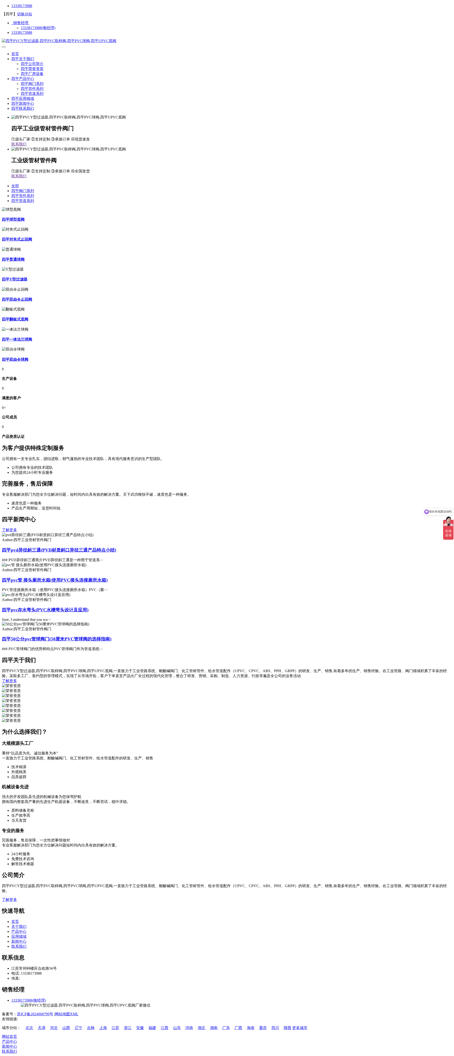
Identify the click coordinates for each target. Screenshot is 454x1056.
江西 (164, 1028)
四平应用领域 (22, 98)
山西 (66, 1028)
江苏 (115, 1028)
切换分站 (24, 14)
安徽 (140, 1028)
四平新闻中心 (22, 103)
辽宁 (78, 1028)
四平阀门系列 (32, 84)
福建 (152, 1028)
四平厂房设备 (32, 74)
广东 (226, 1028)
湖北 (201, 1028)
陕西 (287, 1028)
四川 (275, 1028)
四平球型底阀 (13, 219)
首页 (15, 54)
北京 (29, 1028)
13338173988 (21, 6)
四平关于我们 (22, 59)
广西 (238, 1028)
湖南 (214, 1028)
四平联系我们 (22, 108)
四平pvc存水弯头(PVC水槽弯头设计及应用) (45, 609)
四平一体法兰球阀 (17, 339)
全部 (15, 186)
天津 (41, 1028)
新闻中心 (18, 941)
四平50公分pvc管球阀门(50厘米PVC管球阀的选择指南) (56, 638)
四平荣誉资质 (32, 69)
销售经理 (20, 23)
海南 (250, 1028)
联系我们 (18, 144)
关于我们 (18, 927)
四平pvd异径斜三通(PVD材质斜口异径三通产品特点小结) (59, 550)
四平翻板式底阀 (15, 319)
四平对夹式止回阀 (17, 239)
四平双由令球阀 (15, 359)
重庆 (263, 1028)
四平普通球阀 (13, 259)
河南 (189, 1028)
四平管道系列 (32, 94)
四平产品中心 (22, 79)
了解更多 (9, 530)
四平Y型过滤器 (14, 279)
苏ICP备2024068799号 (35, 1014)
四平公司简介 (32, 64)
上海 (103, 1028)
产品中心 (18, 931)
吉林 (91, 1028)
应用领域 (18, 936)
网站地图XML (67, 1014)
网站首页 (9, 1036)
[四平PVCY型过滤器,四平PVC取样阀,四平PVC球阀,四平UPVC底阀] (59, 41)
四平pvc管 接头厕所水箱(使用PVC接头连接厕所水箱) (55, 580)
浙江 (127, 1028)
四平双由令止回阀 (17, 299)
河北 (54, 1028)
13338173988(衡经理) (38, 28)
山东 (177, 1028)
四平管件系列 (32, 89)
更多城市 (299, 1028)
